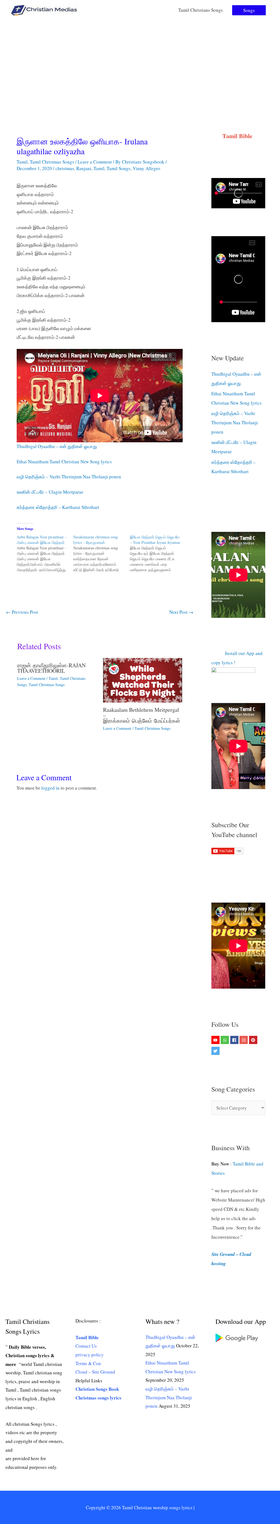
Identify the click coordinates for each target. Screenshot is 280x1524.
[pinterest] (254, 1040)
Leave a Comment (95, 162)
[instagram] (244, 1040)
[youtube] (216, 1040)
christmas (65, 168)
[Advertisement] (140, 61)
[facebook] (235, 1040)
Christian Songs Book (97, 1389)
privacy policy (89, 1354)
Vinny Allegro (146, 168)
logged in (50, 788)
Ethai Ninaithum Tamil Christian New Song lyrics (64, 461)
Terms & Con (88, 1363)
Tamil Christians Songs (200, 10)
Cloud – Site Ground (95, 1372)
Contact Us (86, 1346)
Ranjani (83, 168)
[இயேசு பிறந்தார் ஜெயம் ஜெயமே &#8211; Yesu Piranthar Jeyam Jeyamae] (158, 553)
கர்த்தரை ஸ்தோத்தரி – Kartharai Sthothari (58, 507)
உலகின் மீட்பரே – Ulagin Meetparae (50, 492)
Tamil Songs (118, 168)
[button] (249, 10)
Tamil (22, 162)
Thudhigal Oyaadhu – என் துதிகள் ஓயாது (57, 446)
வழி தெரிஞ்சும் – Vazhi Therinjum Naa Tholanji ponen (69, 476)
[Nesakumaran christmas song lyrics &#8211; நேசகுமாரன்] (101, 553)
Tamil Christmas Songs (52, 162)
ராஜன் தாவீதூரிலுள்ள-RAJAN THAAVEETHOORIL (51, 668)
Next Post (181, 612)
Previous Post (22, 612)
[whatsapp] (225, 1040)
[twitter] (216, 1051)
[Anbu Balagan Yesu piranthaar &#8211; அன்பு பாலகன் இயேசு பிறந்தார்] (45, 553)
